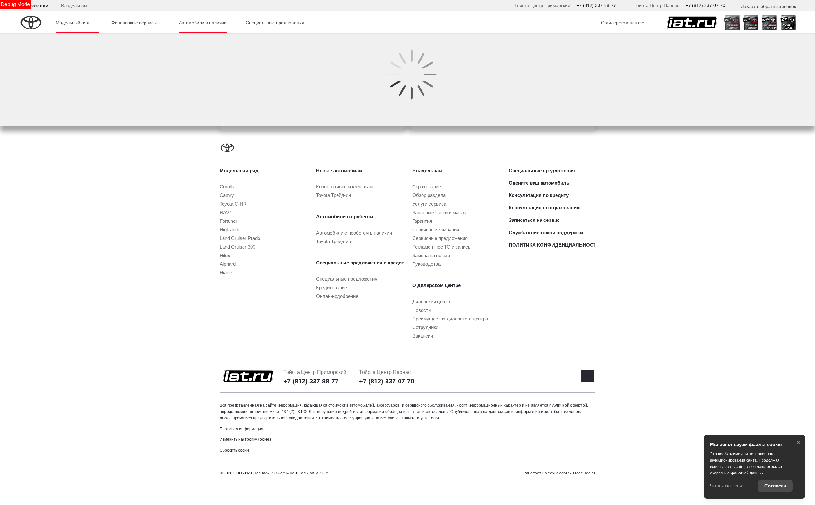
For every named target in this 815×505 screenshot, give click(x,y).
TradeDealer (583, 473)
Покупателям (33, 5)
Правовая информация (242, 429)
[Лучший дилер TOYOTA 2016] (732, 22)
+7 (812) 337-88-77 (596, 5)
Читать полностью (726, 486)
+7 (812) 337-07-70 (705, 5)
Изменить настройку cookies (245, 439)
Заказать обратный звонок (768, 6)
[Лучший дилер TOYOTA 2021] (788, 22)
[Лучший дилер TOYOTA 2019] (769, 22)
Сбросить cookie (235, 450)
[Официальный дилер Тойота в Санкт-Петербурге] (692, 22)
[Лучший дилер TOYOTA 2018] (750, 22)
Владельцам (74, 5)
